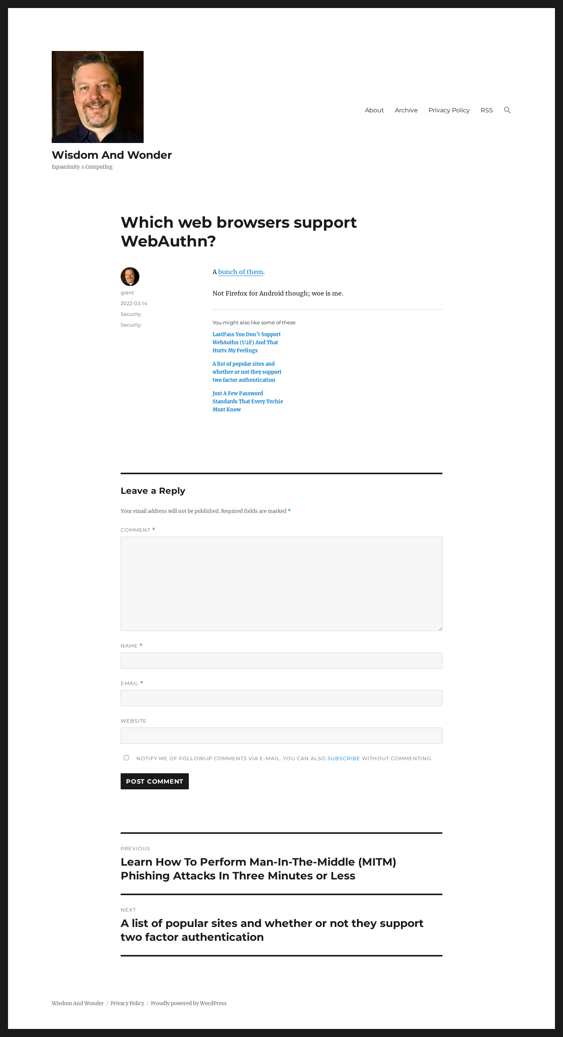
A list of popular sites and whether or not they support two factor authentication (247, 372)
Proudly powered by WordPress (189, 1003)
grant (127, 292)
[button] (507, 110)
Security (131, 314)
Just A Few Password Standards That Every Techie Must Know (248, 401)
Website (134, 721)
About (374, 110)
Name (132, 646)
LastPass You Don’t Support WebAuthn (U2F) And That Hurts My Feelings (247, 342)
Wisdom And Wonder (112, 154)
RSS (487, 110)
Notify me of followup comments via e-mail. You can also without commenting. (284, 758)
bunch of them (240, 272)
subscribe (343, 758)
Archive (406, 110)
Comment (138, 530)
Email (132, 683)
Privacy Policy (449, 110)
